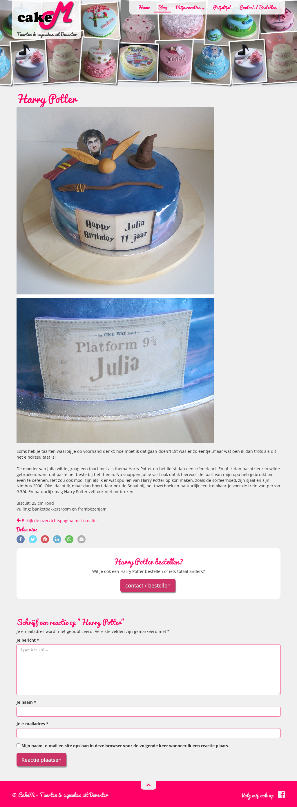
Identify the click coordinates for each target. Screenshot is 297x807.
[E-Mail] (81, 539)
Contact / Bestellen (258, 7)
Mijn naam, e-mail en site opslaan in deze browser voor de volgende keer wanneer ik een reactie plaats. (125, 745)
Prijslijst (222, 7)
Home (144, 7)
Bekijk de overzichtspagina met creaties (60, 520)
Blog (162, 7)
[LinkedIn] (57, 539)
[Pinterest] (45, 539)
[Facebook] (21, 539)
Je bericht (28, 640)
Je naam (26, 702)
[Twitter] (33, 539)
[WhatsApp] (69, 539)
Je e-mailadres (32, 723)
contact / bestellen (148, 585)
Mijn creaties (188, 7)
